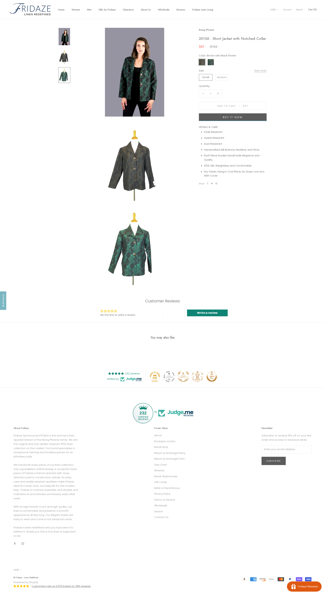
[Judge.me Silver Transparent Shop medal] (169, 376)
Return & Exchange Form (169, 458)
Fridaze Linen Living (202, 10)
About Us (146, 10)
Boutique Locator (165, 441)
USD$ (273, 9)
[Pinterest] (216, 183)
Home (61, 10)
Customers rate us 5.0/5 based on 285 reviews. (61, 586)
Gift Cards (160, 482)
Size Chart (160, 464)
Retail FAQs (161, 447)
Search (299, 9)
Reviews (181, 10)
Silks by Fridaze (107, 10)
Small (205, 77)
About (158, 435)
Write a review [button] (207, 313)
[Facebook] (208, 183)
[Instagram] (22, 543)
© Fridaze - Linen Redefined (26, 577)
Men (89, 10)
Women (76, 10)
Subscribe (273, 461)
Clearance (128, 10)
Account (287, 9)
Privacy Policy (162, 494)
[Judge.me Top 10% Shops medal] (211, 376)
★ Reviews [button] (3, 300)
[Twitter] (212, 183)
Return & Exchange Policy (169, 453)
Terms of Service (164, 499)
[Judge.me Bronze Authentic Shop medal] (183, 376)
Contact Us (161, 517)
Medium (222, 77)
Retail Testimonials (165, 476)
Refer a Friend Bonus (167, 488)
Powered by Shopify (26, 582)
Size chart (260, 70)
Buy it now (233, 117)
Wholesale (163, 10)
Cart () (312, 9)
